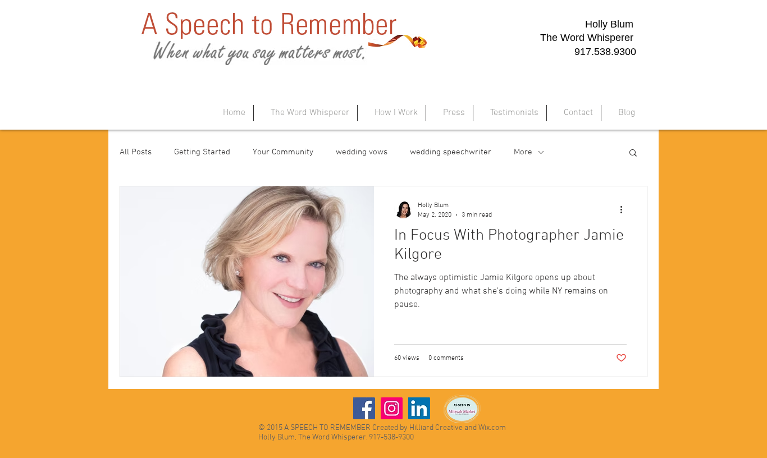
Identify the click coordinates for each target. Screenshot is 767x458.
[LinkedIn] (419, 408)
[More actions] (625, 209)
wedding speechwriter (450, 152)
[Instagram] (392, 408)
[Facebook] (364, 408)
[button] (633, 153)
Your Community (283, 152)
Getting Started (202, 152)
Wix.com (492, 428)
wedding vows (361, 152)
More (523, 152)
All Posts (136, 152)
